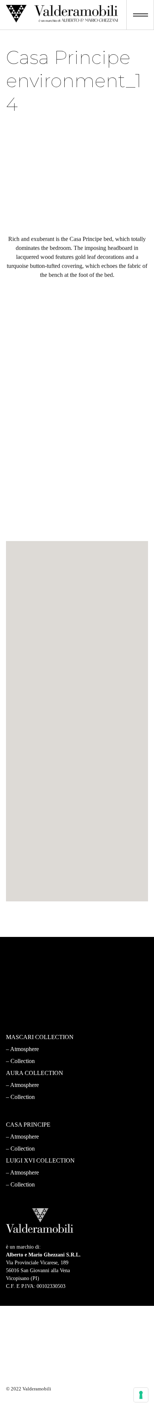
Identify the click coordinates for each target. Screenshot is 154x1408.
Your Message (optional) (45, 719)
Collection (22, 1061)
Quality (19, 973)
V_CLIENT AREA (29, 1009)
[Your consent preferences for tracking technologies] (141, 1395)
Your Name (31, 585)
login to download (77, 531)
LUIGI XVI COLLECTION (40, 1160)
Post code (30, 665)
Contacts (20, 985)
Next (110, 936)
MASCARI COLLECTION (40, 1037)
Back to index (77, 916)
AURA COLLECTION (34, 1073)
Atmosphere (24, 1049)
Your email (31, 611)
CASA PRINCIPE (28, 1124)
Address (28, 638)
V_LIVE (16, 997)
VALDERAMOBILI (31, 961)
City (24, 692)
